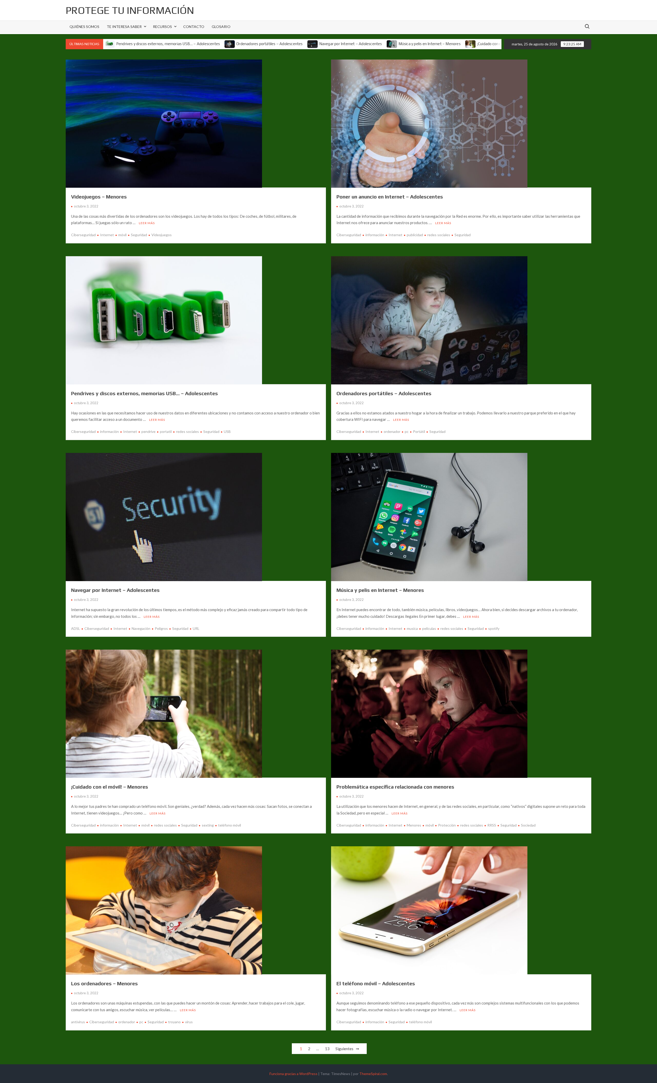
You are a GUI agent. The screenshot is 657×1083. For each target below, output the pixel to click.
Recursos (162, 26)
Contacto (193, 26)
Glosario (221, 26)
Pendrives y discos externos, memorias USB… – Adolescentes (144, 393)
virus (189, 1022)
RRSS (491, 825)
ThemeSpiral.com (373, 1073)
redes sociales (438, 235)
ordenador (392, 431)
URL (196, 628)
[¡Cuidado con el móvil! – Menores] (405, 43)
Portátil (419, 431)
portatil (166, 431)
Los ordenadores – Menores (104, 983)
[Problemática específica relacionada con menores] (476, 43)
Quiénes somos (84, 26)
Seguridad (139, 235)
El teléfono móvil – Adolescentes (375, 983)
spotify (493, 628)
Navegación (141, 628)
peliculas (429, 628)
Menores (414, 825)
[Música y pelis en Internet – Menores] (326, 43)
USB (227, 431)
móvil (122, 235)
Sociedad (528, 825)
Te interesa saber (124, 26)
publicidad (415, 235)
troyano (174, 1022)
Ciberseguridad (83, 235)
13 (327, 1048)
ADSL (75, 628)
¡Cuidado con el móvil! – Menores (438, 44)
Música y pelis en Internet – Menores (364, 44)
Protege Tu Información (130, 10)
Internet (107, 235)
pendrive (148, 431)
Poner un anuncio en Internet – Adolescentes (389, 197)
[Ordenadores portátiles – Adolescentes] (164, 43)
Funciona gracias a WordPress (293, 1073)
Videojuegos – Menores (99, 197)
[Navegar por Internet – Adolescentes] (247, 43)
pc (407, 431)
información (374, 235)
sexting (208, 825)
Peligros (161, 628)
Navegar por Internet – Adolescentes (284, 44)
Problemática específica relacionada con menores (395, 787)
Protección (447, 825)
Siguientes (344, 1048)
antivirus (78, 1022)
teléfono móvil (229, 825)
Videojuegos (161, 235)
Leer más (147, 223)
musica (412, 628)
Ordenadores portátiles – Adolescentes (204, 44)
